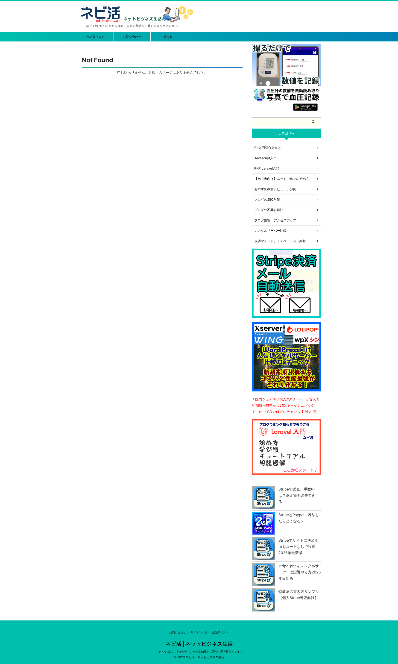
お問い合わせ (132, 36)
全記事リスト (95, 36)
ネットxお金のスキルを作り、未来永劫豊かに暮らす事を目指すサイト (199, 651)
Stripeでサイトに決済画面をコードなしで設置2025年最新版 (298, 546)
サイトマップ (199, 632)
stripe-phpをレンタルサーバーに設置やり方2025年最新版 (299, 572)
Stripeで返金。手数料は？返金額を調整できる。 (296, 495)
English (169, 36)
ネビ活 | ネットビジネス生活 (199, 644)
